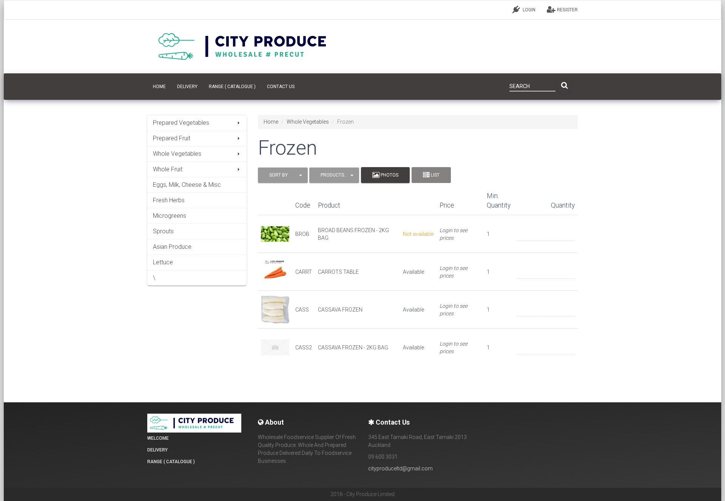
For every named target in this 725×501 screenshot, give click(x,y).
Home (271, 122)
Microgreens (169, 215)
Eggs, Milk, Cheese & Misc (187, 184)
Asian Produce (172, 246)
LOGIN (528, 9)
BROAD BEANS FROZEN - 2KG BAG (353, 234)
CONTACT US (281, 86)
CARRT (303, 272)
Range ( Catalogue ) (232, 86)
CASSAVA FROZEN (340, 310)
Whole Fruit (167, 169)
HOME (159, 86)
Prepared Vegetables (181, 122)
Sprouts (163, 231)
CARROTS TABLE (338, 272)
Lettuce (163, 262)
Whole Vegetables (177, 153)
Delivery (187, 86)
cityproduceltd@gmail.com (400, 468)
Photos (388, 175)
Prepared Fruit (171, 138)
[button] (283, 175)
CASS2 (303, 347)
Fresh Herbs (169, 200)
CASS (302, 310)
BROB (302, 234)
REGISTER (567, 9)
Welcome (158, 438)
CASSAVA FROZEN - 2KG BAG (353, 347)
